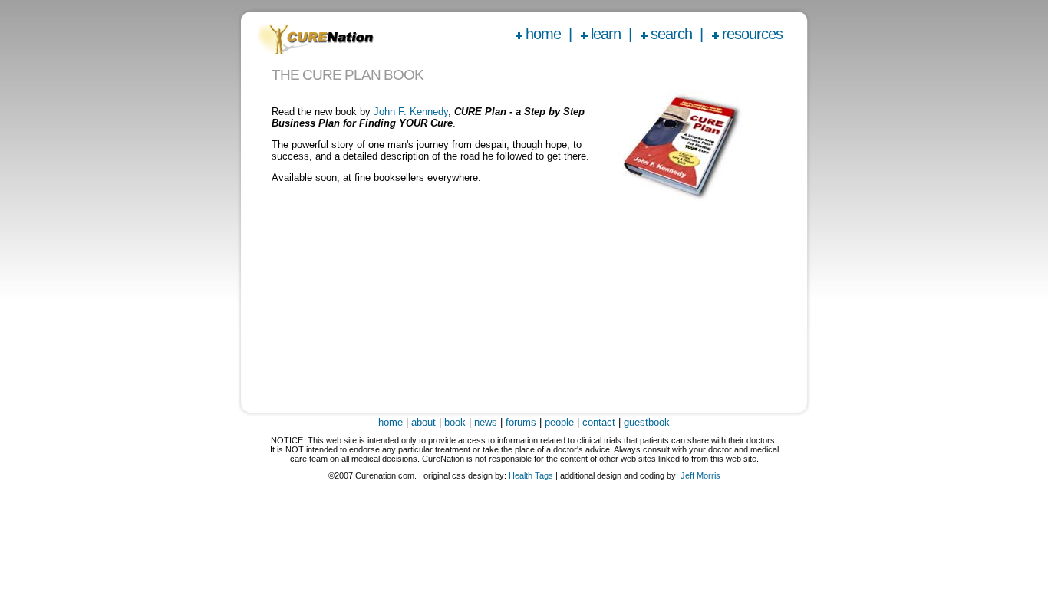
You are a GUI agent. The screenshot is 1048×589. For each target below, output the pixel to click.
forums (521, 422)
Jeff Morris (700, 475)
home (543, 33)
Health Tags (531, 475)
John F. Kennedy (411, 111)
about (423, 422)
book (455, 422)
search (671, 33)
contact (598, 422)
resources (752, 33)
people (559, 422)
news (485, 422)
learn (606, 33)
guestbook (647, 422)
